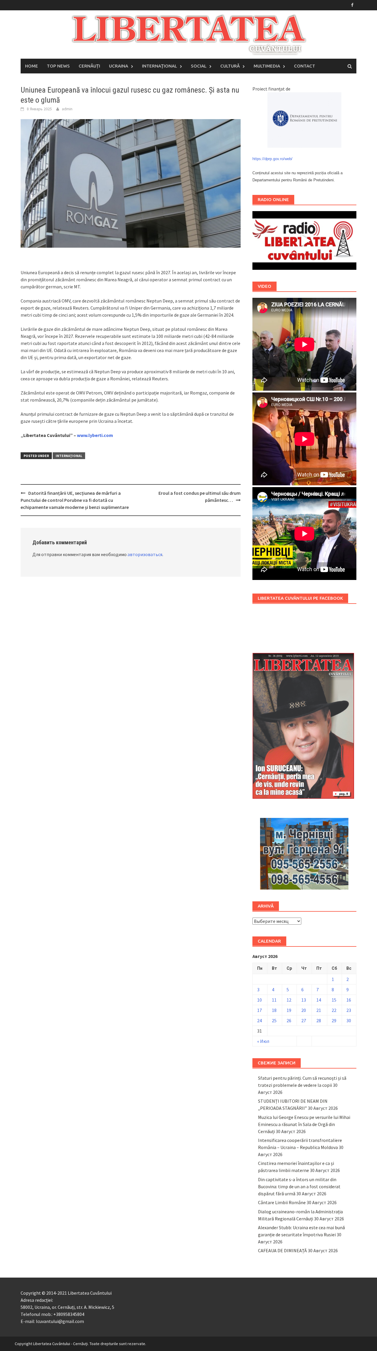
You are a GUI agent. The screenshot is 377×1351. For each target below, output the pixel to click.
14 (318, 1000)
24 (259, 1020)
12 (289, 1000)
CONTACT (304, 65)
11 (274, 1000)
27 (303, 1020)
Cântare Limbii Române (282, 1202)
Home (31, 65)
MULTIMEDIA (267, 65)
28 (318, 1020)
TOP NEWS (58, 65)
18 (274, 1010)
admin (67, 108)
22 (334, 1010)
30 (348, 1020)
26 (289, 1020)
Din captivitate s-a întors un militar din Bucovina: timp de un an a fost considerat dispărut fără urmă (299, 1186)
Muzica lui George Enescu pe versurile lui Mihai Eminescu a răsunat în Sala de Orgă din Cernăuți (304, 1124)
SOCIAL (198, 65)
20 (303, 1010)
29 (334, 1020)
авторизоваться (145, 554)
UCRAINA (118, 65)
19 (289, 1010)
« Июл (263, 1041)
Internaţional (69, 455)
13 (303, 1000)
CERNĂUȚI (89, 65)
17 (259, 1010)
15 (334, 1000)
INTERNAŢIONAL (159, 65)
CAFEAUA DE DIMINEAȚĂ (282, 1250)
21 (318, 1010)
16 (348, 1000)
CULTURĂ (230, 65)
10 (259, 1000)
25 (274, 1020)
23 (348, 1010)
